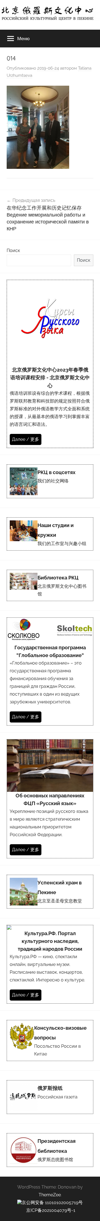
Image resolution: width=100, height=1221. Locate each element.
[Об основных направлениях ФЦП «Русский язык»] (50, 798)
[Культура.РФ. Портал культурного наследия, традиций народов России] (50, 964)
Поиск (13, 250)
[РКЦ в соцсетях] (50, 481)
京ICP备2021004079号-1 (50, 1210)
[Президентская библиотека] (50, 1150)
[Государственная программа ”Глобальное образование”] (50, 671)
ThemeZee (50, 1194)
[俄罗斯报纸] (50, 1097)
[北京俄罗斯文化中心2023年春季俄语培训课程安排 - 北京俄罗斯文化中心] (50, 363)
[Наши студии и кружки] (50, 534)
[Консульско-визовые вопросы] (50, 1040)
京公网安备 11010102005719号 (52, 1202)
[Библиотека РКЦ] (50, 585)
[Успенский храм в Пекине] (50, 891)
